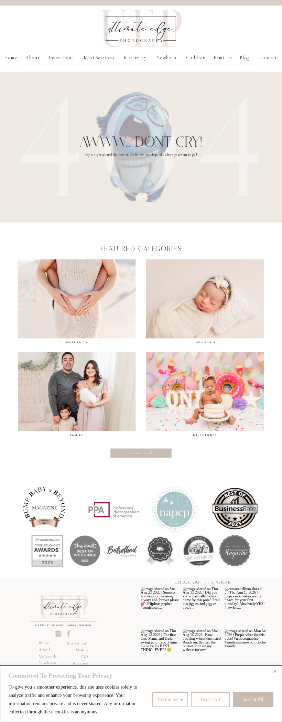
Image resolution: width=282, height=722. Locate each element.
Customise (168, 699)
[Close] (275, 671)
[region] (141, 693)
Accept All (253, 699)
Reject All (210, 699)
